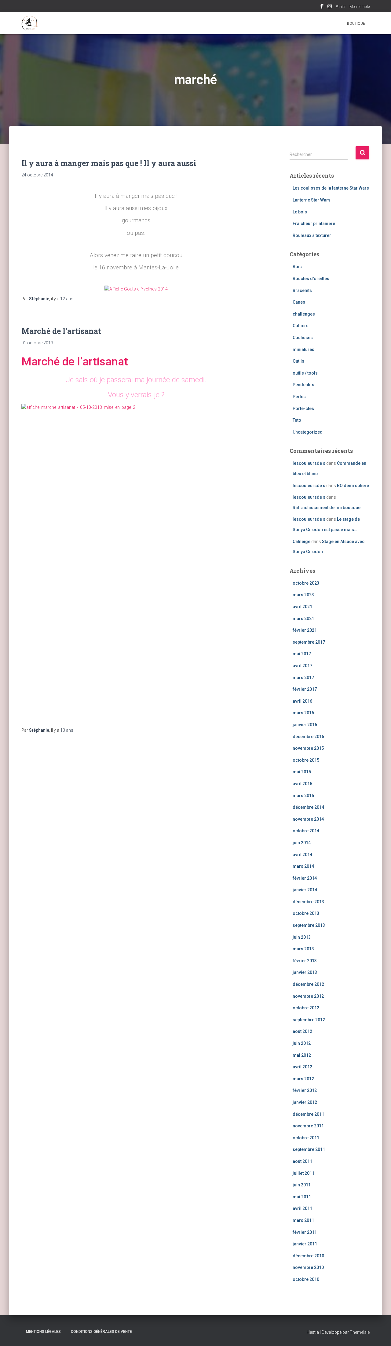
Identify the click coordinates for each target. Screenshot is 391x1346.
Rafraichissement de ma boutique (326, 507)
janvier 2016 (305, 724)
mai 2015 (302, 771)
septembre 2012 (309, 1019)
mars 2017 (303, 677)
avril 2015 (302, 783)
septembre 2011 (309, 1149)
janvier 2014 (305, 889)
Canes (299, 302)
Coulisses (303, 337)
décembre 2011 (308, 1114)
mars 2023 (303, 594)
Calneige (301, 541)
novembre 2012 (308, 996)
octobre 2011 (306, 1137)
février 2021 (305, 630)
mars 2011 (303, 1220)
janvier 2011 (305, 1243)
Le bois (300, 211)
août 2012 (302, 1031)
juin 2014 (302, 842)
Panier (340, 7)
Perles (299, 396)
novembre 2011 (308, 1125)
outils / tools (305, 373)
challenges (304, 314)
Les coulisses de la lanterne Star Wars (331, 188)
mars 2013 (303, 948)
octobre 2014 (306, 830)
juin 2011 (302, 1184)
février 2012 (305, 1090)
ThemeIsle (360, 1332)
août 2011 (302, 1161)
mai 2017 (302, 653)
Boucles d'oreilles (311, 278)
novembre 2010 (308, 1267)
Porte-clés (303, 408)
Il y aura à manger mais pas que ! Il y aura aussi (108, 163)
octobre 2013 (306, 913)
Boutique (356, 23)
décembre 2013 (308, 901)
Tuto (297, 420)
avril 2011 (302, 1208)
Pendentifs (303, 384)
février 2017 (305, 689)
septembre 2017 (309, 642)
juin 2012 (302, 1043)
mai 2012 (302, 1055)
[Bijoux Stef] (30, 23)
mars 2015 (303, 795)
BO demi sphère (353, 485)
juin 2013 (302, 937)
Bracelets (302, 290)
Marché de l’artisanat (61, 331)
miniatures (303, 349)
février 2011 (305, 1232)
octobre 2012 (306, 1007)
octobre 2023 (306, 583)
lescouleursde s (309, 463)
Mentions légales (43, 1331)
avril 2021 (302, 606)
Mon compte (359, 7)
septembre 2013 (309, 925)
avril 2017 (302, 665)
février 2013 (305, 960)
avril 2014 (302, 854)
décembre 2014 (308, 807)
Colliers (301, 325)
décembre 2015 (308, 736)
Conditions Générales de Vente (101, 1331)
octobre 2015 (306, 760)
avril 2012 (302, 1066)
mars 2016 (303, 712)
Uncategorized (308, 432)
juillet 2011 (303, 1173)
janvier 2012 (305, 1102)
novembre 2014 (308, 819)
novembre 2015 (308, 748)
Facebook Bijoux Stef (321, 7)
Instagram (329, 7)
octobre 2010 (306, 1279)
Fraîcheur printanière (314, 223)
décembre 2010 (308, 1255)
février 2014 (305, 878)
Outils (298, 361)
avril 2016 (302, 701)
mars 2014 (303, 866)
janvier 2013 (305, 972)
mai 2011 (302, 1196)
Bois (297, 266)
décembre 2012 (308, 984)
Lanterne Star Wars (312, 200)
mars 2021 (303, 618)
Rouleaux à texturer (312, 235)
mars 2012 (303, 1078)
